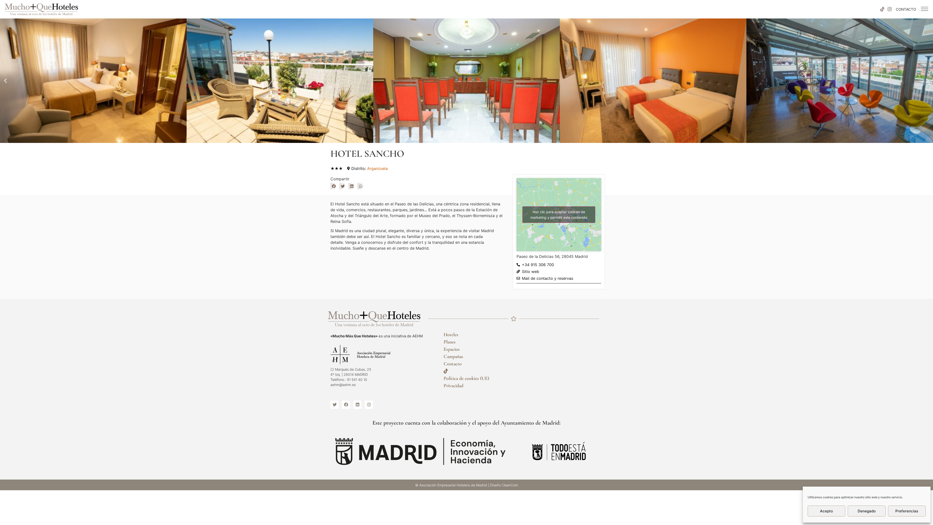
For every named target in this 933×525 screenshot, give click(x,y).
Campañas (453, 356)
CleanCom (510, 485)
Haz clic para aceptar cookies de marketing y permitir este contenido (558, 214)
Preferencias (906, 511)
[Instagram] (889, 9)
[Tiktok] (882, 9)
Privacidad (453, 386)
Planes (450, 342)
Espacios (452, 349)
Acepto (826, 511)
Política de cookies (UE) (466, 378)
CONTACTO (906, 9)
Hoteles (451, 335)
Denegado (867, 511)
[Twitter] (334, 405)
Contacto (453, 364)
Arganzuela (377, 168)
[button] (5, 81)
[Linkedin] (357, 405)
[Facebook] (346, 405)
